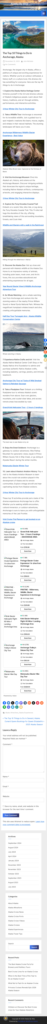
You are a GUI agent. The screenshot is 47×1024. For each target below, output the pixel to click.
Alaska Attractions (11, 713)
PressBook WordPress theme (28, 1021)
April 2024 (12, 856)
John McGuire (28, 61)
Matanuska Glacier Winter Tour (16, 466)
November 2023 (14, 869)
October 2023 (13, 874)
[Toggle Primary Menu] (43, 13)
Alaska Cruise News (16, 912)
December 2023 (14, 865)
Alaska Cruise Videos (16, 921)
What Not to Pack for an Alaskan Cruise (23, 983)
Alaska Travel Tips (15, 934)
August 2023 (13, 882)
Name (6, 776)
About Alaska (13, 903)
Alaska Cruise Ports (16, 916)
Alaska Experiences (26, 713)
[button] (4, 703)
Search (11, 944)
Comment (7, 744)
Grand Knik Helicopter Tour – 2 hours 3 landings (23, 407)
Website (6, 796)
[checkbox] (5, 1018)
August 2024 (13, 847)
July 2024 (12, 852)
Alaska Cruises (14, 925)
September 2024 (14, 843)
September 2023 (14, 878)
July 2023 (12, 887)
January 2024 (13, 861)
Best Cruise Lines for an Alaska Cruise (23, 972)
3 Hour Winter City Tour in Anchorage (18, 109)
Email (6, 786)
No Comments (10, 64)
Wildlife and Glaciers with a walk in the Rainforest (23, 225)
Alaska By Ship (19, 3)
